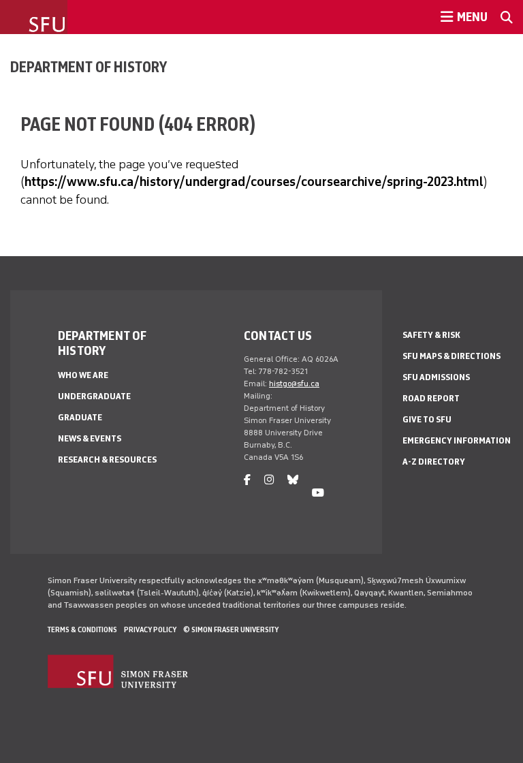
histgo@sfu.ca (294, 383)
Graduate (80, 417)
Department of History (88, 66)
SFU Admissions (436, 377)
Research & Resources (107, 459)
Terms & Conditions (82, 629)
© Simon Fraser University (231, 629)
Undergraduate (94, 396)
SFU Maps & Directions (451, 356)
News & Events (89, 438)
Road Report (431, 398)
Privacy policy (150, 629)
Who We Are (83, 375)
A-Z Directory (433, 461)
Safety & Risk (431, 335)
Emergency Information (456, 440)
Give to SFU (426, 419)
